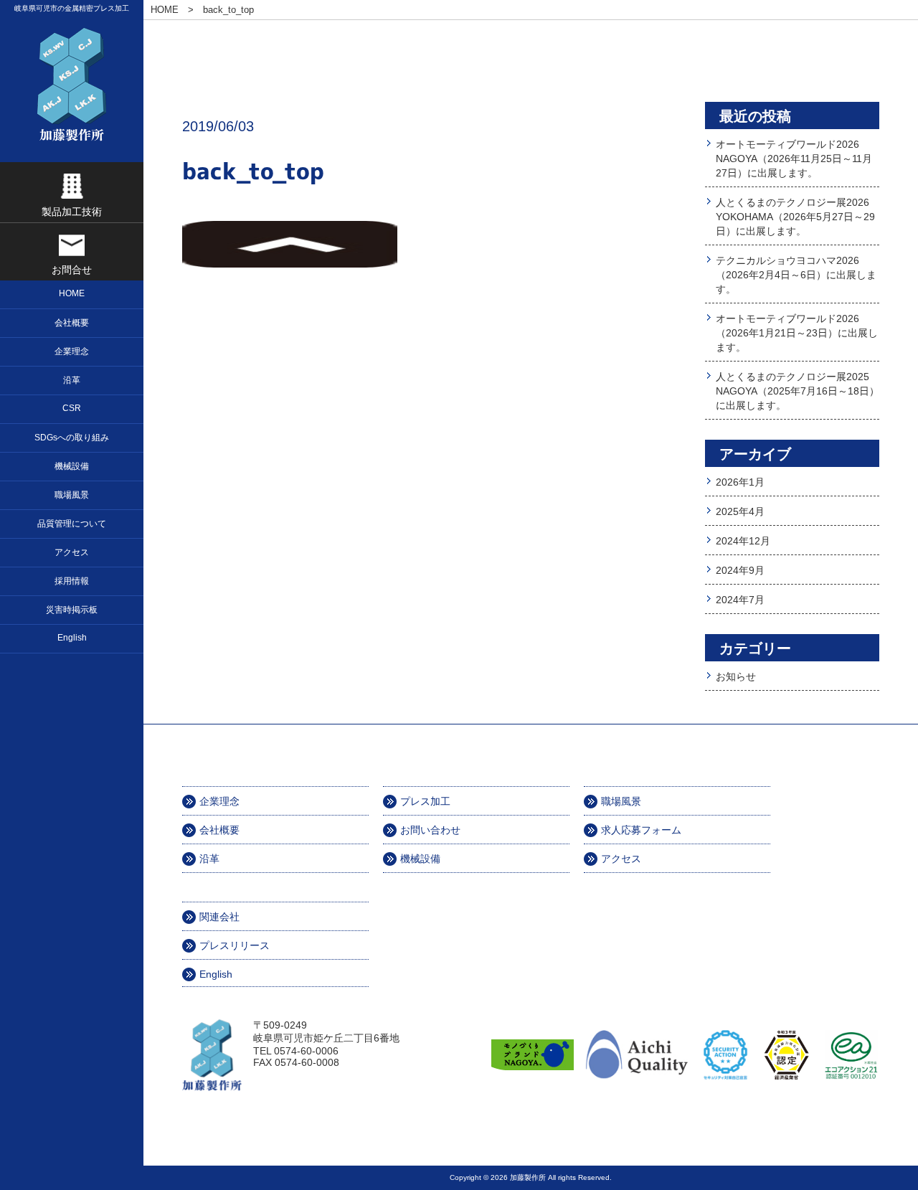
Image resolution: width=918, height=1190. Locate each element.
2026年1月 (740, 482)
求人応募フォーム (641, 830)
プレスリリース (234, 945)
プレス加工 (425, 801)
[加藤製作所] (71, 84)
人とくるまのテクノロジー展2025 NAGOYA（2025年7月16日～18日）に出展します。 (797, 391)
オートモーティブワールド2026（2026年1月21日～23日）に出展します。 (797, 333)
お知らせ (736, 676)
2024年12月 (743, 541)
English (215, 974)
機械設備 (420, 858)
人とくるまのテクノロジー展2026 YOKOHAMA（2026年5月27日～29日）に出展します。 (795, 217)
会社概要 (219, 830)
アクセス (621, 858)
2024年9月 (740, 570)
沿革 (209, 858)
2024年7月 (740, 599)
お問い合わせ (430, 830)
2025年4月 (740, 511)
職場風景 (621, 801)
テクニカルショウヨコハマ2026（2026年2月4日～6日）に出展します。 (796, 275)
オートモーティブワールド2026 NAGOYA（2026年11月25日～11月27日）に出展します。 (794, 158)
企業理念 (219, 801)
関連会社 (219, 916)
